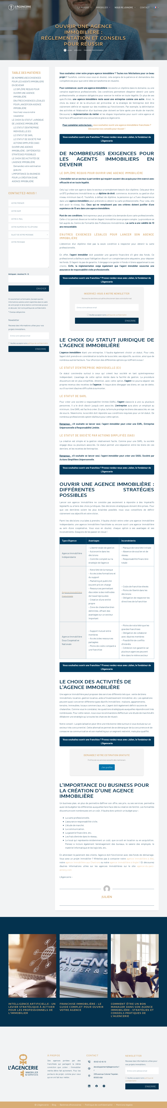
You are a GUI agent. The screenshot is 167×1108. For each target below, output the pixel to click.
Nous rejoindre (124, 7)
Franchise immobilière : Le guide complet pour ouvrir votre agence (82, 1006)
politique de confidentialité (116, 315)
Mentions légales (124, 1104)
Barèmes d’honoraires (70, 1104)
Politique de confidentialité (98, 1104)
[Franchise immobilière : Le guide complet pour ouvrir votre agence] (83, 966)
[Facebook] (96, 1086)
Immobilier (102, 7)
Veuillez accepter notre (107, 315)
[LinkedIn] (89, 1086)
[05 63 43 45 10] (89, 1062)
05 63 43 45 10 (100, 1061)
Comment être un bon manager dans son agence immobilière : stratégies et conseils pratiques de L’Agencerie (132, 1009)
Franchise (87, 50)
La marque (83, 7)
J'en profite (106, 767)
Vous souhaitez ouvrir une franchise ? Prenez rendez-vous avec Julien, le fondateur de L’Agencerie (107, 139)
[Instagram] (104, 1086)
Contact (145, 7)
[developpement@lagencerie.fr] (89, 1068)
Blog (54, 1104)
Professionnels (97, 50)
